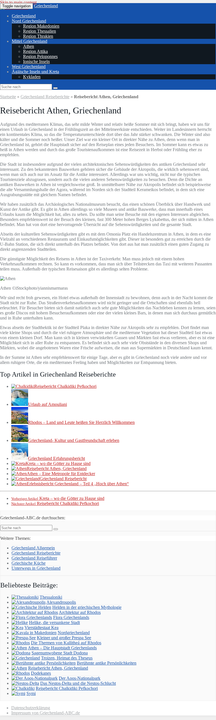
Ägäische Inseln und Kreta (35, 71)
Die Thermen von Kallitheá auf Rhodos (66, 642)
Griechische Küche (29, 563)
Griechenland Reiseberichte (45, 96)
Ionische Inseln (36, 61)
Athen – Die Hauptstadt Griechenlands (62, 647)
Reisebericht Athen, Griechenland (57, 468)
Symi (31, 693)
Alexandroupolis (61, 602)
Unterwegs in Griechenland (36, 568)
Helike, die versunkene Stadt (54, 622)
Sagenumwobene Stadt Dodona (60, 652)
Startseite (8, 96)
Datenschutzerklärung (30, 707)
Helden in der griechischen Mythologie (87, 607)
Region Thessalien (39, 31)
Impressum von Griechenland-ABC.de (45, 712)
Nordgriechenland (74, 632)
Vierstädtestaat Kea (41, 627)
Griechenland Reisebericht (63, 478)
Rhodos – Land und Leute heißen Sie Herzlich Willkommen (81, 422)
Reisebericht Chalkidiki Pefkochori (65, 386)
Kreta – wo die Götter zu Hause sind (58, 463)
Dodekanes (41, 673)
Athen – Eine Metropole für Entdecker (61, 473)
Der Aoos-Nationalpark (79, 678)
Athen (28, 46)
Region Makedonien (41, 26)
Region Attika (35, 51)
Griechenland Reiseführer (34, 558)
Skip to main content (18, 2)
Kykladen (31, 76)
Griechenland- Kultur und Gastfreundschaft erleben (73, 440)
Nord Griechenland (29, 21)
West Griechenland (29, 66)
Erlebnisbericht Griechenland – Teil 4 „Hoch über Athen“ (78, 483)
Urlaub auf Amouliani (47, 404)
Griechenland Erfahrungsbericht (56, 458)
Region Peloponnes (40, 56)
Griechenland (46, 5)
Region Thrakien (38, 36)
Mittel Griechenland (29, 41)
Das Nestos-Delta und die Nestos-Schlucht (78, 683)
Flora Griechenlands (71, 617)
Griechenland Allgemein (33, 547)
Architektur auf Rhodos (80, 612)
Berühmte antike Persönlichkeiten (106, 663)
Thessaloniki (51, 597)
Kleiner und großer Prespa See (64, 637)
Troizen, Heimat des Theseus (67, 658)
